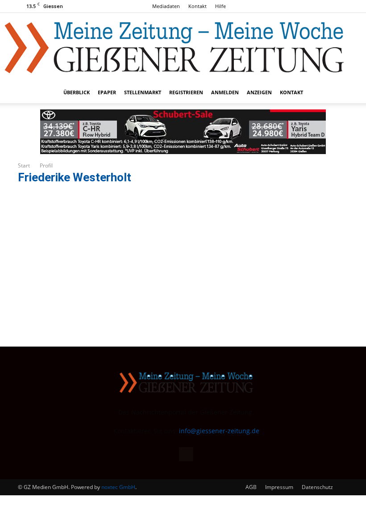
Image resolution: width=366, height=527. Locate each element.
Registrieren (186, 92)
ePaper (107, 92)
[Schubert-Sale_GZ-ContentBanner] (183, 131)
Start (24, 165)
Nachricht (212, 253)
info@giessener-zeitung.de (219, 431)
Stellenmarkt (142, 92)
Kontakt (197, 6)
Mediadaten (166, 6)
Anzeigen (259, 92)
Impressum (279, 487)
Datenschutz (317, 487)
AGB (251, 487)
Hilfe (220, 6)
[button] (337, 92)
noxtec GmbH (118, 487)
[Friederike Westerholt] (73, 188)
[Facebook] (341, 6)
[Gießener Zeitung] (174, 47)
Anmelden (225, 92)
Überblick (76, 92)
